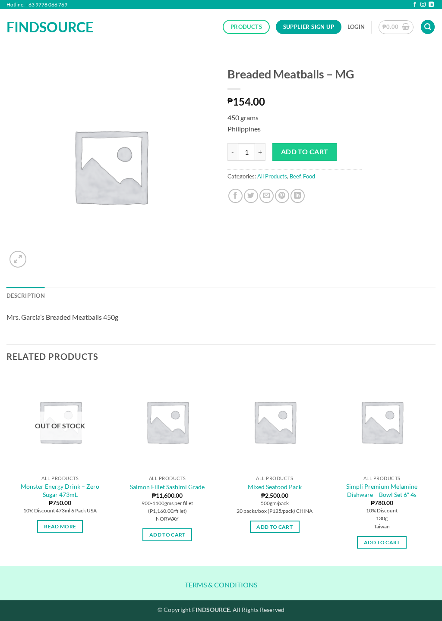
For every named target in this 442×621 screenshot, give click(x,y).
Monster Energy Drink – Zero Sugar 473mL (60, 490)
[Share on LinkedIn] (297, 196)
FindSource (42, 27)
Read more (60, 526)
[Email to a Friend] (266, 196)
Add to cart (304, 152)
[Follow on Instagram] (423, 5)
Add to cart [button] (167, 534)
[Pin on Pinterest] (282, 196)
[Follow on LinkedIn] (431, 5)
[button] (356, 26)
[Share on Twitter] (251, 196)
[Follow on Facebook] (414, 5)
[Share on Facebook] (235, 196)
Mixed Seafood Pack (275, 486)
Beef (295, 176)
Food (309, 176)
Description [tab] (25, 295)
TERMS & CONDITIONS (221, 584)
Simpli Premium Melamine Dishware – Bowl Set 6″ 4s (381, 490)
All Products (272, 176)
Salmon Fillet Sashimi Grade (167, 486)
